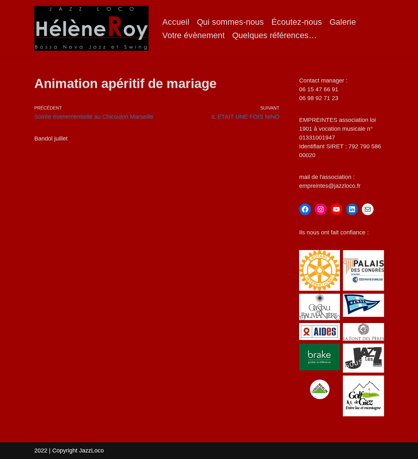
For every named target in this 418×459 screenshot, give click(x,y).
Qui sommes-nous (230, 21)
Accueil (175, 21)
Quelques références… (274, 35)
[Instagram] (321, 209)
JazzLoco (91, 450)
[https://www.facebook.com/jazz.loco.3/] (305, 209)
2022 (41, 450)
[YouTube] (336, 209)
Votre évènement (193, 35)
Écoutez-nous (296, 21)
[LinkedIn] (352, 209)
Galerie (343, 21)
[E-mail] (368, 209)
